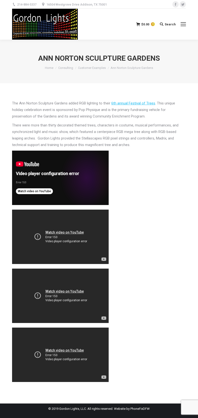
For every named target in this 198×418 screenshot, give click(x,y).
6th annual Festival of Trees (133, 103)
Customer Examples (92, 68)
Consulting (65, 68)
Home (49, 68)
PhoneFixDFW (140, 409)
